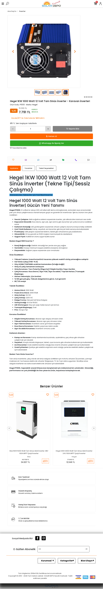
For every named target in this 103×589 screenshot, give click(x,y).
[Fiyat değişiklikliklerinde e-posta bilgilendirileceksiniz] (64, 160)
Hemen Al (52, 136)
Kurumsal (46, 560)
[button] (13, 51)
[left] (9, 428)
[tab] (14, 168)
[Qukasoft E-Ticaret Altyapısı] (51, 586)
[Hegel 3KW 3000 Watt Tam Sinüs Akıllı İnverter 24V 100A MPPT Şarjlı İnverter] (74, 419)
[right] (94, 428)
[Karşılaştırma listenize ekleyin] (51, 160)
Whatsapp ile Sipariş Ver (53, 143)
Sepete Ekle (74, 128)
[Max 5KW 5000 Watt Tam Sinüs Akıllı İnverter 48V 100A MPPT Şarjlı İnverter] (29, 419)
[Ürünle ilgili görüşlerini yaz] (39, 160)
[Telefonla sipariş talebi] (76, 160)
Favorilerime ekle (19, 148)
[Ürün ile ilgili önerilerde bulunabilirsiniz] (89, 160)
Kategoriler (66, 560)
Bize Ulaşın (86, 560)
